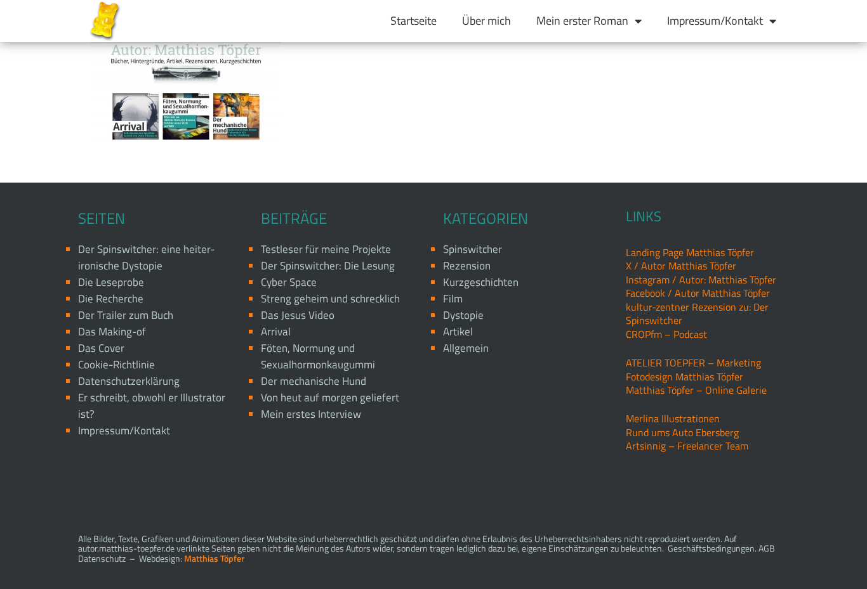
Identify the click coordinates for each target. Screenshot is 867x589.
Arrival (276, 331)
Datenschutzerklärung (129, 381)
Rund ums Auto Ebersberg (682, 432)
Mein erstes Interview (311, 414)
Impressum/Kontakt (715, 20)
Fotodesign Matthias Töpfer (684, 376)
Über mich (486, 20)
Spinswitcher (472, 249)
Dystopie (463, 315)
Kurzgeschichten (481, 282)
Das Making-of (112, 331)
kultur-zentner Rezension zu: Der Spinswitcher (697, 313)
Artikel (458, 331)
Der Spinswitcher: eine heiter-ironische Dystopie (146, 257)
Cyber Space (289, 282)
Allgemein (466, 348)
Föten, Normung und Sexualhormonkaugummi (318, 356)
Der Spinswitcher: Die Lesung (328, 265)
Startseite (413, 20)
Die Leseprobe (111, 282)
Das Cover (101, 348)
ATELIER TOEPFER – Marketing (693, 362)
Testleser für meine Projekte (326, 249)
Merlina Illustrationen (673, 418)
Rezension (467, 265)
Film (453, 298)
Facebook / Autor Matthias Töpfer (698, 293)
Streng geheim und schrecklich (330, 298)
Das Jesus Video (297, 315)
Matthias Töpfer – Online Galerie (696, 390)
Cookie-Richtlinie (116, 364)
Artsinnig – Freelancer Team (687, 445)
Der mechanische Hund (313, 381)
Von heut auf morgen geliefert (330, 397)
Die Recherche (110, 298)
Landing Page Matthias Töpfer (690, 252)
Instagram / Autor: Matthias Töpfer (701, 279)
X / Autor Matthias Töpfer (681, 265)
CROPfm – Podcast (666, 334)
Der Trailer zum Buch (125, 315)
